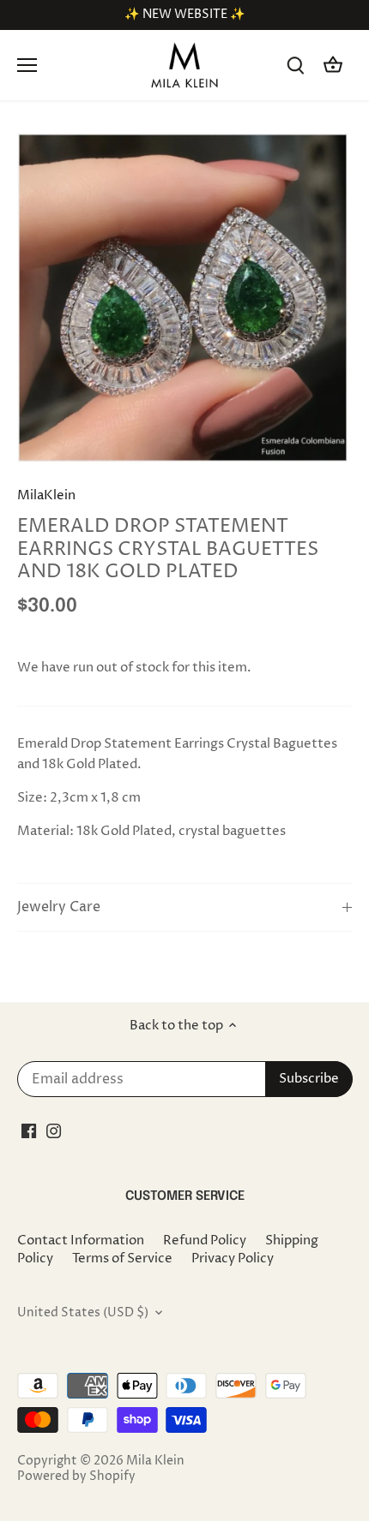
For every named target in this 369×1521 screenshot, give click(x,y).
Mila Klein (155, 1461)
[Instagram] (53, 1131)
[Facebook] (28, 1131)
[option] (184, 299)
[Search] (295, 65)
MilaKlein (46, 495)
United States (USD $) (82, 1313)
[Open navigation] (27, 65)
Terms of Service (122, 1259)
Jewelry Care (58, 907)
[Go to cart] (333, 65)
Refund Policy (204, 1241)
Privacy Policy (232, 1259)
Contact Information (80, 1241)
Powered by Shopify (76, 1476)
